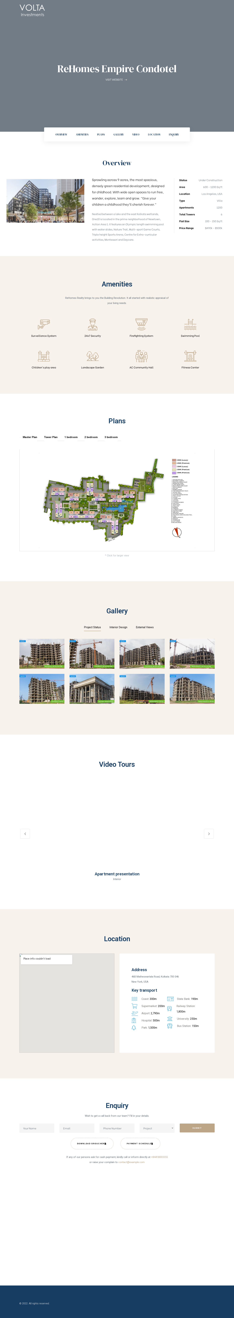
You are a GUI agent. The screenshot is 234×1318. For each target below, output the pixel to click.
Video (135, 134)
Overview (61, 134)
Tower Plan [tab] (51, 437)
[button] (117, 825)
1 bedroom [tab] (71, 437)
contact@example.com (131, 1162)
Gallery (118, 134)
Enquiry (174, 134)
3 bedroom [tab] (111, 437)
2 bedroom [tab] (91, 437)
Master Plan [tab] (30, 437)
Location (154, 134)
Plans (101, 134)
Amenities (82, 134)
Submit (197, 1127)
